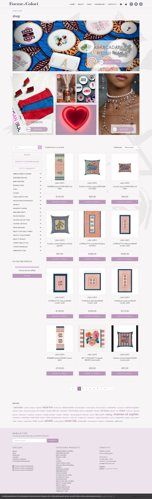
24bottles (18, 407)
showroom (16, 455)
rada (14, 421)
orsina (112, 417)
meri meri (35, 417)
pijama (127, 417)
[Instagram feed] (76, 88)
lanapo (59, 415)
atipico (32, 408)
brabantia (112, 408)
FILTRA (27, 276)
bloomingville (80, 408)
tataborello (82, 421)
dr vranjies (41, 411)
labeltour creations (35, 415)
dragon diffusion (53, 411)
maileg (108, 414)
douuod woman (29, 411)
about (15, 451)
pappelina (120, 418)
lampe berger (49, 415)
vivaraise (109, 421)
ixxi (117, 411)
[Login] (126, 4)
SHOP (89, 4)
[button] (22, 46)
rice (35, 421)
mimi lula (65, 417)
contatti (15, 457)
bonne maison (101, 408)
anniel (26, 408)
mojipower (82, 417)
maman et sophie (126, 414)
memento (25, 417)
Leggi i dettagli (107, 496)
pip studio (135, 417)
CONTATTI (112, 4)
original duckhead (101, 417)
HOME (72, 4)
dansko (15, 411)
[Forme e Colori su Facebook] (131, 4)
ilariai (112, 411)
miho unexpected (53, 418)
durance (64, 411)
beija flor (48, 407)
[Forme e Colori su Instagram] (135, 4)
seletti (49, 420)
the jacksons (92, 421)
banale (38, 408)
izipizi (122, 410)
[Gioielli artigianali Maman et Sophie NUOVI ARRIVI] (119, 104)
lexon (92, 415)
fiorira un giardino (86, 411)
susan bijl (70, 420)
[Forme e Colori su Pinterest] (140, 4)
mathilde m (17, 417)
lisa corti (100, 414)
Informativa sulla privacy (21, 461)
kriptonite (22, 415)
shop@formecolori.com (107, 463)
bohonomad (90, 408)
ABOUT (81, 4)
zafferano (118, 421)
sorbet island (58, 421)
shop (14, 453)
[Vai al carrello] (121, 4)
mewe (42, 417)
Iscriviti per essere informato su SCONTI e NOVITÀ (31, 434)
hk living (105, 411)
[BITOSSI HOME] (76, 46)
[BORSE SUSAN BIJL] (33, 104)
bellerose (57, 408)
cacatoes (120, 408)
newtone (90, 417)
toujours (101, 421)
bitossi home (68, 408)
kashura (129, 411)
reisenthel (27, 421)
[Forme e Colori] (23, 3)
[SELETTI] (76, 120)
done (21, 411)
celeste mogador (131, 408)
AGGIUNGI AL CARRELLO (59, 201)
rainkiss (20, 421)
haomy (97, 411)
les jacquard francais (79, 415)
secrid (40, 421)
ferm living (73, 411)
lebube (66, 415)
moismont (73, 417)
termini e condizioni (19, 459)
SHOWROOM (100, 4)
